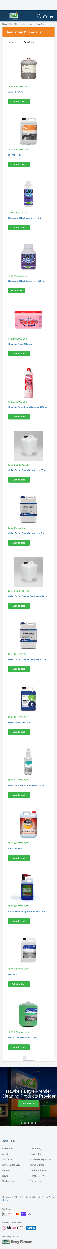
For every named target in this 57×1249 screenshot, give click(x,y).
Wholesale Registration (41, 1159)
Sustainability (36, 1154)
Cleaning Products (23, 24)
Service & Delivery (11, 1165)
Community (35, 1148)
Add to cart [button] (19, 101)
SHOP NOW (28, 1103)
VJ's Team (7, 1159)
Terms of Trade (37, 1165)
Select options (19, 984)
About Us (6, 1154)
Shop (11, 24)
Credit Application (38, 1170)
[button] (21, 1123)
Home (4, 24)
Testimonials (8, 1181)
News (5, 1176)
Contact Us (35, 1181)
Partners (6, 1170)
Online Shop (8, 1148)
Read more (16, 290)
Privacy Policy (37, 1176)
